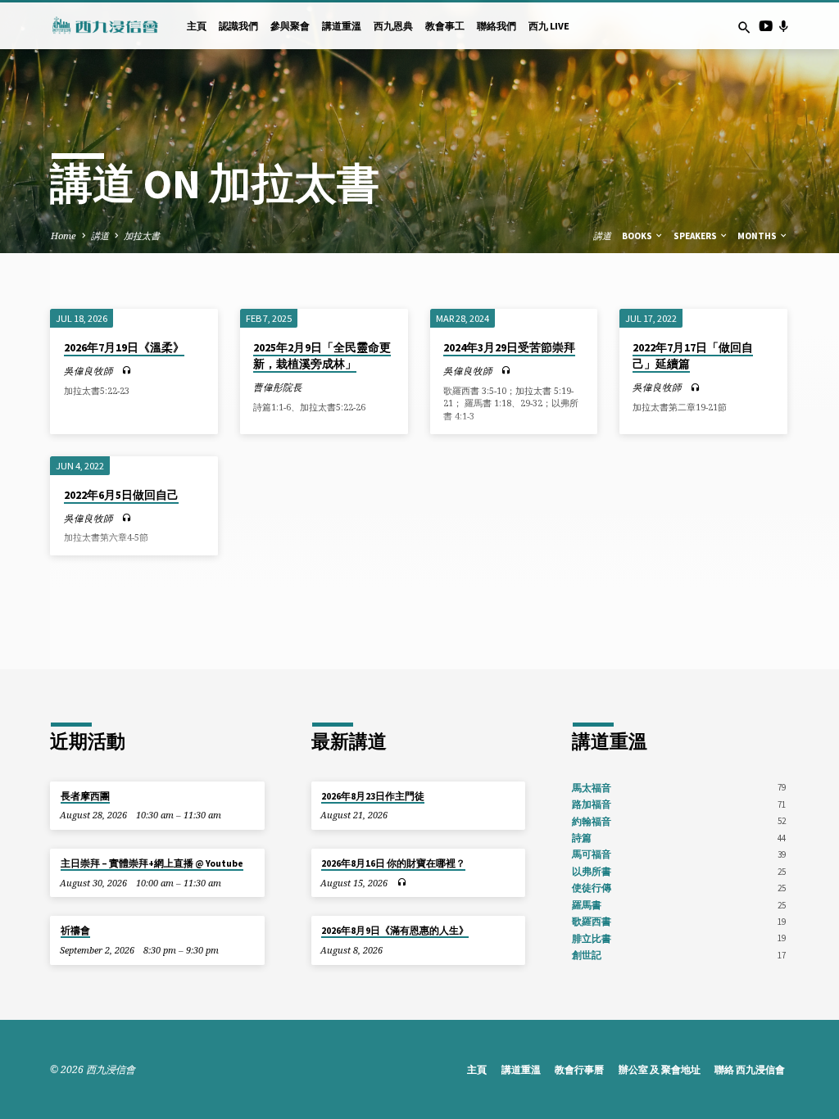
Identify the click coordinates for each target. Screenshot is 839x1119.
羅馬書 (586, 905)
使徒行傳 (591, 887)
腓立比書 (591, 938)
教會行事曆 (579, 1069)
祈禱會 (75, 930)
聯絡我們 (496, 26)
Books (638, 236)
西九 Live (548, 26)
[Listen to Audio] (126, 370)
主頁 (196, 26)
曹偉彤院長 (277, 387)
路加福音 (591, 804)
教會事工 (445, 26)
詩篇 (582, 837)
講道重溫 (341, 26)
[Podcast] (783, 26)
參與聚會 (290, 26)
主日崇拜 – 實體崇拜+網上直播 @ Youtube (152, 863)
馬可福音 (591, 854)
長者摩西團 (85, 796)
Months (757, 236)
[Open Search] (744, 27)
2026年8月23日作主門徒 (372, 796)
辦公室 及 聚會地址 (660, 1069)
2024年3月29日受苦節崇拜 (509, 348)
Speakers (696, 236)
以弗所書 (591, 871)
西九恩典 (393, 26)
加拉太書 (142, 235)
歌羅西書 (591, 921)
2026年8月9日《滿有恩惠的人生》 (395, 930)
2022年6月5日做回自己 (121, 495)
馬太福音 (591, 787)
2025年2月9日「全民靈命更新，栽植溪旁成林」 (322, 356)
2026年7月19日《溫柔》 (124, 348)
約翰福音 (591, 821)
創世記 (586, 955)
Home (63, 235)
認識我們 (238, 26)
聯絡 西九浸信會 (749, 1069)
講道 (100, 235)
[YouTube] (765, 26)
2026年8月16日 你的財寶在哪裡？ (393, 863)
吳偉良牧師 (88, 371)
